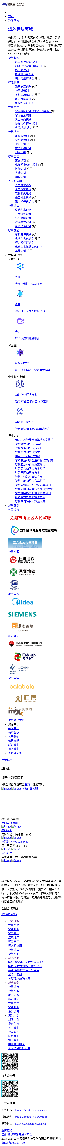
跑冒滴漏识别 (23, 86)
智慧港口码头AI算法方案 (30, 501)
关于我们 (13, 1027)
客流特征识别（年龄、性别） (33, 111)
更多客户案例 (16, 720)
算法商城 (13, 921)
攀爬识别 (20, 177)
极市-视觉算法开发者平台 (16, 1134)
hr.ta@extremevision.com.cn (30, 1123)
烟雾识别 (20, 152)
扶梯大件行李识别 (26, 123)
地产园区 (13, 593)
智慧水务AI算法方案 (30, 448)
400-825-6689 (20, 841)
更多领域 (13, 1011)
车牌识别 (20, 250)
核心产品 (13, 958)
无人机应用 (15, 181)
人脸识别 (20, 172)
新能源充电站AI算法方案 (30, 497)
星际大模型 (15, 974)
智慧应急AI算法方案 (30, 464)
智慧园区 (13, 156)
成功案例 (13, 982)
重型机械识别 (23, 148)
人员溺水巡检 (23, 185)
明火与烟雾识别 (24, 78)
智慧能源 (13, 57)
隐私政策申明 (16, 1044)
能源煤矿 (13, 636)
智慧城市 (13, 509)
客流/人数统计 (23, 127)
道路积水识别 (23, 209)
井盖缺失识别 (23, 214)
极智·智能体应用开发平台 (23, 970)
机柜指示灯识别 (24, 103)
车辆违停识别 (23, 234)
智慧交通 (13, 230)
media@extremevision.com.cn (31, 1116)
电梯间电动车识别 (26, 164)
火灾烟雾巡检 (23, 189)
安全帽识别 (22, 140)
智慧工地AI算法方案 (30, 480)
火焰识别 (20, 144)
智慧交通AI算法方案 (27, 452)
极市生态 (13, 732)
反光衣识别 (22, 136)
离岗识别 (20, 160)
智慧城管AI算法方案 (30, 444)
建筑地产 (13, 131)
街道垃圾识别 (23, 226)
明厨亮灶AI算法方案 (27, 456)
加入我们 (13, 748)
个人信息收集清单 (19, 1048)
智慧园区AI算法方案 (27, 472)
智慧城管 (13, 205)
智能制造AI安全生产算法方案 (35, 460)
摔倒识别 (20, 168)
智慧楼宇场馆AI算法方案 (33, 493)
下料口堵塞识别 (24, 94)
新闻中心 (13, 728)
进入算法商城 (20, 29)
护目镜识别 (22, 90)
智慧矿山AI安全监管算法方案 (35, 489)
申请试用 (6, 853)
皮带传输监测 (23, 99)
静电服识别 (22, 70)
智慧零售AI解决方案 (30, 468)
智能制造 (13, 82)
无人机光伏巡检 (24, 201)
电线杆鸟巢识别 (24, 74)
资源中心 (13, 1015)
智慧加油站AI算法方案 (28, 476)
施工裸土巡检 (23, 197)
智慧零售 (13, 107)
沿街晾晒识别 (23, 218)
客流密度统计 (23, 115)
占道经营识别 (23, 222)
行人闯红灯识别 (24, 242)
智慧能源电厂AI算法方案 (33, 485)
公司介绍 (13, 740)
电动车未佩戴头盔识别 (28, 246)
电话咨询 (6, 841)
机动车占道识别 (24, 238)
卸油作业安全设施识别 (28, 66)
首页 (27, 784)
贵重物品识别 (23, 119)
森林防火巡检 (23, 193)
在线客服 (6, 830)
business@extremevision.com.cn (32, 1110)
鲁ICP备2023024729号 (14, 1142)
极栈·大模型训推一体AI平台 (25, 966)
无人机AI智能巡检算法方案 (34, 439)
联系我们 (13, 744)
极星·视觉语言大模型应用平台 (26, 962)
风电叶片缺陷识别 (26, 62)
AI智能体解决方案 (19, 978)
